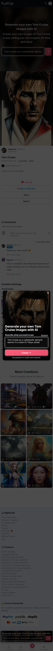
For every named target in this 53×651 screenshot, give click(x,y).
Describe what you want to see (19, 335)
